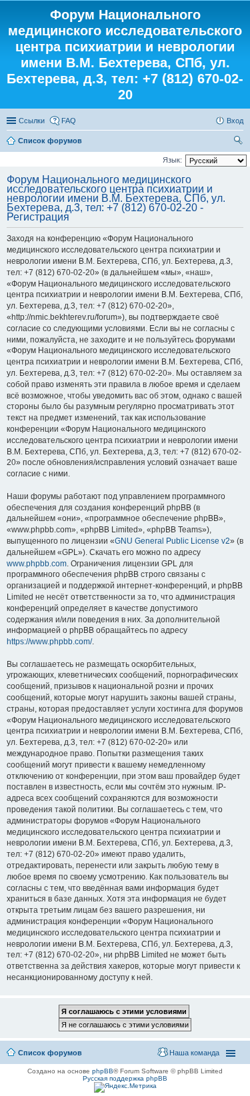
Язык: (172, 160)
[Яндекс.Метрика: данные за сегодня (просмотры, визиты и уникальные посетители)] (125, 1087)
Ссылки (32, 121)
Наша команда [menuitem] (194, 1053)
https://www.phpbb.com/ (49, 641)
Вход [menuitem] (235, 121)
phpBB (102, 1071)
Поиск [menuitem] (239, 142)
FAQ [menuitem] (68, 121)
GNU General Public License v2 (172, 541)
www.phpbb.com (37, 563)
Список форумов (50, 141)
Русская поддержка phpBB (125, 1078)
